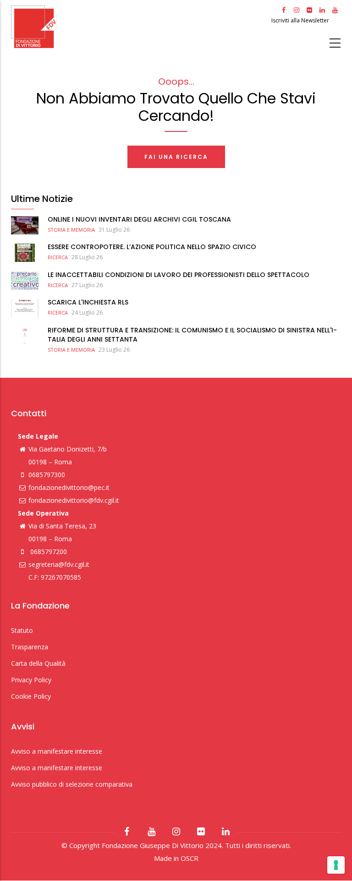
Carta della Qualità (38, 663)
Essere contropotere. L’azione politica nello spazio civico (152, 246)
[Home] (140, 26)
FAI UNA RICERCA (176, 157)
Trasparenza (29, 646)
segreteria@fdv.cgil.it (58, 564)
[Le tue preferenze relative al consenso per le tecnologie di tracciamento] (336, 865)
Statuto (22, 630)
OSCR (189, 858)
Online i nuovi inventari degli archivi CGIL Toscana (139, 219)
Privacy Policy (31, 679)
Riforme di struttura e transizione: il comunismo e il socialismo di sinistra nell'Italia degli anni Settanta (192, 335)
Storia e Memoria (71, 229)
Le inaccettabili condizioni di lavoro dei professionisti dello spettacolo (178, 274)
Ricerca (58, 257)
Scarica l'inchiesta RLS (88, 302)
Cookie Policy (31, 696)
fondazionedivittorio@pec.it (69, 487)
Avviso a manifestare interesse (56, 751)
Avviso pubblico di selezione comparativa (71, 784)
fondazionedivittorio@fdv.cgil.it (73, 500)
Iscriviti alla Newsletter (300, 20)
